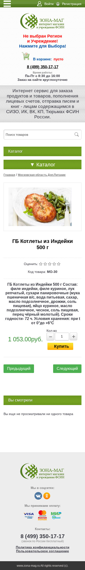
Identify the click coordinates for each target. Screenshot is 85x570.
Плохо (45, 263)
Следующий (67, 369)
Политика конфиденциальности (42, 547)
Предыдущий (18, 369)
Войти (49, 4)
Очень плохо (41, 263)
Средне (50, 263)
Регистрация (71, 4)
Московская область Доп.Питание (42, 175)
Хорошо (54, 263)
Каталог (42, 165)
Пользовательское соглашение (42, 551)
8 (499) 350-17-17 (42, 67)
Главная (9, 175)
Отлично (59, 263)
